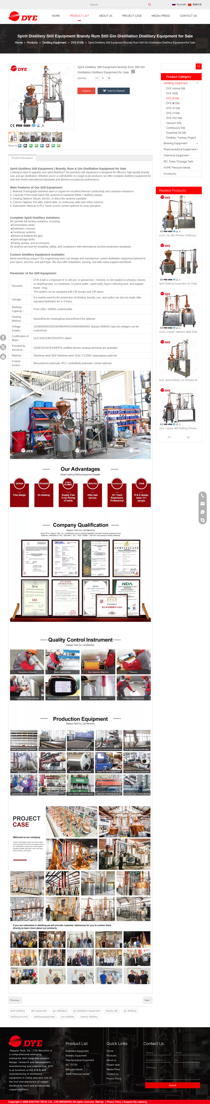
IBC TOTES (71, 1064)
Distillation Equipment (77, 1051)
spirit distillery (17, 1011)
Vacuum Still (173, 123)
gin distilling (130, 1011)
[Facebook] (3, 337)
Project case (113, 1064)
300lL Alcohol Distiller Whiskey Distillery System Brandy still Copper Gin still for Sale (179, 428)
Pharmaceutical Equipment (180, 149)
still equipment (39, 1011)
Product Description (22, 158)
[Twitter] (3, 347)
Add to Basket (116, 90)
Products (111, 1055)
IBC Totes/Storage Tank (178, 161)
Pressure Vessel (74, 1069)
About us (111, 1060)
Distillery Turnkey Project (181, 137)
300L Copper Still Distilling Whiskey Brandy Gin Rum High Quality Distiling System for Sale (179, 380)
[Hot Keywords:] (150, 5)
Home (110, 1051)
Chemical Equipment (176, 155)
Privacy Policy (114, 1078)
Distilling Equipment (176, 83)
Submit (172, 1085)
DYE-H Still (173, 113)
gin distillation (60, 1011)
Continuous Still (175, 127)
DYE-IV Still (173, 108)
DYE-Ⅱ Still (172, 98)
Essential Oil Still (176, 132)
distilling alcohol (19, 1016)
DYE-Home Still (175, 88)
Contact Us (112, 1074)
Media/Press (113, 1069)
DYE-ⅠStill (172, 93)
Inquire (86, 90)
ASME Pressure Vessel (177, 167)
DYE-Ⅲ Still (172, 103)
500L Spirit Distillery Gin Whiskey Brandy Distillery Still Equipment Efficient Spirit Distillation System (179, 332)
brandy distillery (89, 1016)
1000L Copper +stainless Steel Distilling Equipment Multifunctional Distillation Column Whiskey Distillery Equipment (179, 283)
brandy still (112, 1011)
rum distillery (68, 1016)
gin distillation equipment (86, 1011)
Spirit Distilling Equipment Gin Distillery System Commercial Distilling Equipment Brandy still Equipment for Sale (179, 235)
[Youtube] (3, 357)
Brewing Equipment (175, 143)
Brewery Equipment (76, 1055)
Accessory (170, 173)
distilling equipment (44, 1016)
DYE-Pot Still (174, 118)
